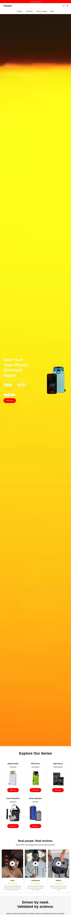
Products (19, 11)
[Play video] (12, 863)
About (52, 11)
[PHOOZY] (8, 6)
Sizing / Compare (41, 11)
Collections (29, 11)
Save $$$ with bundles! (35, 1)
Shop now (9, 400)
